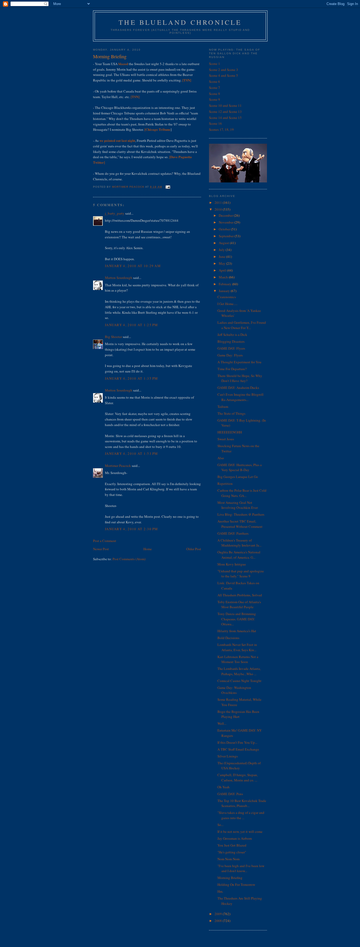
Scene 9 (214, 99)
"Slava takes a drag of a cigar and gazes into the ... (240, 815)
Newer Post (101, 549)
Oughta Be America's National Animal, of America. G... (238, 555)
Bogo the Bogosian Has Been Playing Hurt (238, 714)
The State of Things (231, 413)
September (227, 236)
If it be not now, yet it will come (239, 831)
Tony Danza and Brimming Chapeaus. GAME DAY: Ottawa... (236, 618)
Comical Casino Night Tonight (239, 680)
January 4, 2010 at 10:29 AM (133, 265)
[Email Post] (167, 186)
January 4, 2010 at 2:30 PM (131, 528)
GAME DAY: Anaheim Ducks (238, 387)
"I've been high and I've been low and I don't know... (240, 868)
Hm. (220, 891)
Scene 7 (214, 87)
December (226, 215)
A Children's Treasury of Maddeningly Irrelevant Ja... (239, 543)
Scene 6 (214, 81)
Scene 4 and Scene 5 (223, 75)
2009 (219, 913)
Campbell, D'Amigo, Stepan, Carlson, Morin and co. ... (237, 777)
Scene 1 (214, 63)
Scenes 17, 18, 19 (221, 129)
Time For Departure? (232, 368)
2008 (219, 920)
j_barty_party (114, 213)
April (223, 270)
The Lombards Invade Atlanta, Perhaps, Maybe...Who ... (239, 671)
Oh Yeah (223, 787)
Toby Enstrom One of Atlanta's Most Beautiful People (239, 605)
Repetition (225, 483)
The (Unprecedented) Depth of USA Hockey (239, 766)
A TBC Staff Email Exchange (238, 749)
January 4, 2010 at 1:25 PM (131, 324)
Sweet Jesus (225, 439)
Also (220, 458)
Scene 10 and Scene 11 (225, 105)
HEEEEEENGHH (229, 432)
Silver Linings (227, 756)
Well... (221, 723)
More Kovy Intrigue (231, 564)
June (222, 256)
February (225, 284)
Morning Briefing (229, 877)
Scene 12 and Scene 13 (225, 111)
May (222, 263)
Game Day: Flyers (230, 355)
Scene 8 (214, 93)
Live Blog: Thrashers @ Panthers (240, 514)
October (225, 229)
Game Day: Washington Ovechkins (234, 690)
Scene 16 (215, 123)
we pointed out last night (117, 140)
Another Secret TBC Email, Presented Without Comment (239, 524)
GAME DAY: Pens (230, 793)
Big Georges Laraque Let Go (237, 476)
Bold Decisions (228, 637)
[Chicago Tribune (157, 129)
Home (147, 549)
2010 (219, 209)
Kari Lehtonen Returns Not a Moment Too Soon (237, 659)
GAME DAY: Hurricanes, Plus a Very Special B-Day (239, 467)
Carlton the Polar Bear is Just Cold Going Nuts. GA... (241, 493)
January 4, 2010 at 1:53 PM (131, 453)
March (224, 277)
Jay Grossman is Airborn (234, 838)
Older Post (193, 549)
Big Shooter (113, 336)
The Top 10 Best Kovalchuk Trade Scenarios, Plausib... (241, 803)
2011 (219, 202)
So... (220, 824)
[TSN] (186, 80)
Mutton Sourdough (118, 277)
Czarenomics (226, 296)
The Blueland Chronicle (180, 22)
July (222, 249)
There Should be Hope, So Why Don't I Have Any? (239, 378)
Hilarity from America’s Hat (236, 631)
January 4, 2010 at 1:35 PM (131, 378)
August (224, 242)
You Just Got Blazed (231, 845)
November (226, 222)
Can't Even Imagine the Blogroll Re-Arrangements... (240, 397)
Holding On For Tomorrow (236, 884)
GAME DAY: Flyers (231, 348)
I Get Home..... (227, 303)
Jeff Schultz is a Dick (232, 334)
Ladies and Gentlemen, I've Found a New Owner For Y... (241, 325)
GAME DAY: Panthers (233, 533)
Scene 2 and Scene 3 (223, 69)
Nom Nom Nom (228, 859)
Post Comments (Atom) (129, 559)
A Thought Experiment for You (239, 362)
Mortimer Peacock (118, 465)
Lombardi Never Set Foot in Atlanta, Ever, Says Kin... (237, 647)
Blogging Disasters (231, 341)
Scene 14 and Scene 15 (225, 117)
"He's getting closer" (231, 852)
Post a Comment (104, 540)
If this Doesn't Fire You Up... (237, 742)
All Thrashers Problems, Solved (239, 595)
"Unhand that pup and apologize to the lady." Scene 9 (240, 574)
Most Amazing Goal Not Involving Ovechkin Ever (237, 505)
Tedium (222, 406)
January (225, 290)
